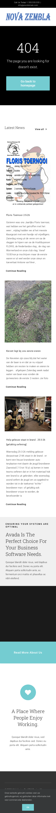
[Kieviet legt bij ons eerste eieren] (28, 311)
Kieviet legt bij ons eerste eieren (23, 351)
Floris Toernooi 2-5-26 (18, 215)
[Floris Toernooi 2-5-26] (28, 174)
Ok (28, 807)
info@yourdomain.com (28, 5)
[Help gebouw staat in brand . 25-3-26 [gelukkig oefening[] (28, 413)
